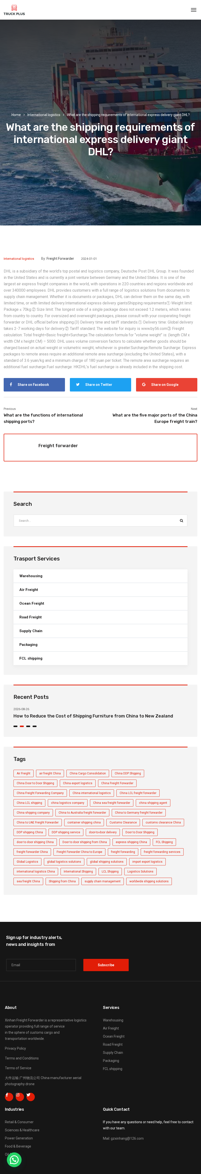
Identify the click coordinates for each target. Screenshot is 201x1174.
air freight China (50, 773)
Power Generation (19, 1138)
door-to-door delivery (103, 832)
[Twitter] (30, 1097)
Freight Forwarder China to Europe (79, 852)
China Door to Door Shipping (35, 783)
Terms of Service (18, 1068)
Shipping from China (62, 881)
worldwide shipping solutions (149, 881)
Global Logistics (27, 861)
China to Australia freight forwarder (82, 812)
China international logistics (92, 793)
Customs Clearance (123, 822)
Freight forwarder (60, 259)
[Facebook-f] (9, 1097)
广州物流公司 (29, 1078)
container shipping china (84, 822)
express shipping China (131, 842)
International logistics (43, 115)
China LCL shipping (29, 803)
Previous (10, 409)
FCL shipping (30, 658)
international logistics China (36, 871)
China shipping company (33, 812)
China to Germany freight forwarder (139, 812)
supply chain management (103, 881)
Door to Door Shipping (140, 832)
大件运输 (12, 1078)
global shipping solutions (107, 861)
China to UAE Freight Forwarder (38, 822)
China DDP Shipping (128, 773)
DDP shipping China (30, 832)
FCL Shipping (164, 842)
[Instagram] (20, 1097)
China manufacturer (56, 1078)
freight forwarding (123, 852)
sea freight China (28, 881)
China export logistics (77, 783)
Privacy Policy (15, 1048)
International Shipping (78, 871)
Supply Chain (30, 631)
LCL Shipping (110, 871)
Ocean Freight (31, 603)
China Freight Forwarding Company (40, 793)
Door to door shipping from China (85, 842)
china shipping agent (153, 803)
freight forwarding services (162, 852)
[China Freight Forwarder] (14, 9)
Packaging (28, 644)
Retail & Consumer (19, 1122)
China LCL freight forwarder (138, 793)
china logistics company (67, 803)
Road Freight (30, 617)
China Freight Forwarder (117, 783)
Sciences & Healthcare (22, 1130)
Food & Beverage (18, 1146)
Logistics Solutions (140, 871)
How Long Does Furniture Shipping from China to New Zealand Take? (87, 716)
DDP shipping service (66, 832)
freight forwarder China (32, 852)
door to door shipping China (35, 842)
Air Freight (28, 589)
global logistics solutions (64, 861)
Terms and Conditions (22, 1058)
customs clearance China (163, 822)
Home (16, 115)
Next (194, 409)
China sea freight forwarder (111, 803)
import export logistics (147, 861)
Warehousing (30, 576)
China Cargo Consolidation (88, 773)
